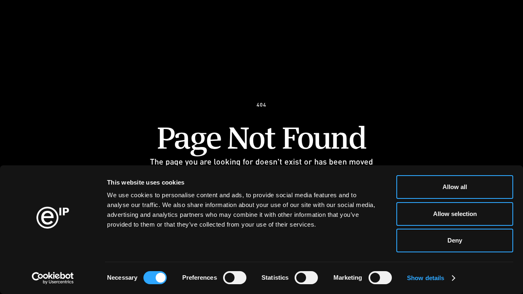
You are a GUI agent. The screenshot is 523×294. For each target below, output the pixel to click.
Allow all (455, 186)
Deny (454, 240)
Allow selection (455, 213)
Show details (425, 277)
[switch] (234, 277)
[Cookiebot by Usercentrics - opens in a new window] (53, 278)
